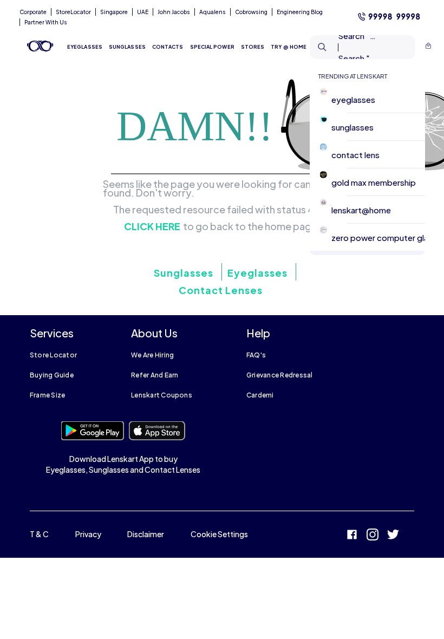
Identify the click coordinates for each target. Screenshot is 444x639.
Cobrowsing (251, 12)
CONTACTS (168, 47)
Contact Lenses (221, 290)
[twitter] (393, 535)
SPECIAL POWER (212, 47)
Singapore (114, 12)
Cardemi (260, 395)
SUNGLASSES (127, 47)
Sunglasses (183, 272)
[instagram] (372, 535)
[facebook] (352, 535)
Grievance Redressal (279, 375)
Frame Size (47, 395)
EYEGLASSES (84, 47)
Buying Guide (52, 375)
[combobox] (345, 47)
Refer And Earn (154, 375)
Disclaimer (145, 534)
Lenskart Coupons (161, 395)
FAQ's (256, 355)
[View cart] (428, 47)
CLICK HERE (152, 226)
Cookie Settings (219, 534)
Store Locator (53, 355)
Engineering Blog (300, 12)
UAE (142, 12)
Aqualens (212, 12)
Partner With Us (45, 22)
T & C (39, 534)
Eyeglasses (257, 272)
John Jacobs (174, 12)
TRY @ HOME (288, 47)
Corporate (33, 12)
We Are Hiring (152, 355)
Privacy (88, 534)
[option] (371, 99)
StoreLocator (73, 12)
